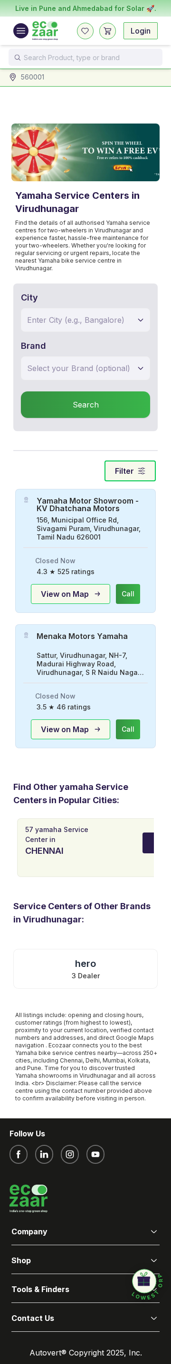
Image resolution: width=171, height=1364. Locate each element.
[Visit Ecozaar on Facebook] (19, 1154)
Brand (33, 346)
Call (128, 594)
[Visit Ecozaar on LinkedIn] (44, 1154)
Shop (21, 1260)
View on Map (65, 594)
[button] (147, 1285)
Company (29, 1231)
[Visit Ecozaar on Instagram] (70, 1154)
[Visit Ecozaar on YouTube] (95, 1154)
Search (86, 404)
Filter (124, 471)
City (29, 297)
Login (141, 30)
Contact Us (32, 1318)
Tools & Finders (40, 1289)
